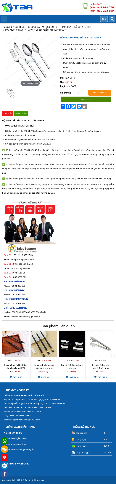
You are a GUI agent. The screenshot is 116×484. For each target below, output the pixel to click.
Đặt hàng (17, 377)
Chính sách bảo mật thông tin (20, 449)
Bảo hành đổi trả (14, 432)
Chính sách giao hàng (16, 438)
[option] (11, 94)
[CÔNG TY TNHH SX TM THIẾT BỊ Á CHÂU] (17, 7)
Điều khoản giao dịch (16, 444)
